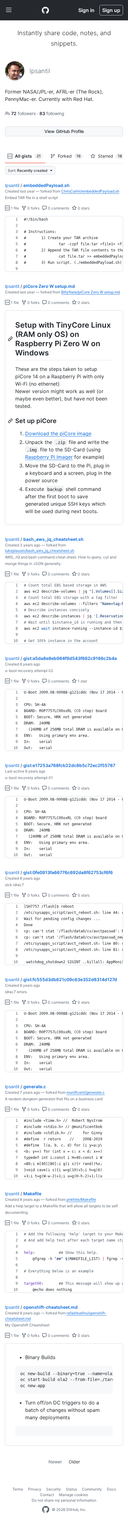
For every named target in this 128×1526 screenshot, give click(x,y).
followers (24, 113)
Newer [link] (55, 1461)
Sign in (86, 10)
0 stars (83, 208)
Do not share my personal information (64, 1500)
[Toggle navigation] (8, 10)
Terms (17, 1489)
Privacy (34, 1489)
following (51, 113)
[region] (64, 244)
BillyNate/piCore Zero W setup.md (90, 292)
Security (53, 1489)
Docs (111, 1489)
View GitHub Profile (64, 131)
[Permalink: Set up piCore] (11, 421)
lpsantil (12, 185)
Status (71, 1489)
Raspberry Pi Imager (49, 457)
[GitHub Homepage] (45, 1510)
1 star (82, 681)
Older (74, 1461)
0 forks (32, 208)
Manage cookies (73, 1494)
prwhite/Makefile (81, 1199)
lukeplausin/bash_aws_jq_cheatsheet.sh (39, 550)
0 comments (58, 208)
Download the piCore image (58, 433)
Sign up (111, 10)
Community (92, 1489)
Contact (47, 1494)
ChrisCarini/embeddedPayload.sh (90, 191)
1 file (14, 208)
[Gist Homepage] (45, 10)
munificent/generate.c (85, 1092)
